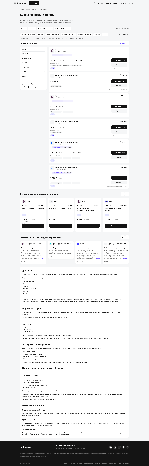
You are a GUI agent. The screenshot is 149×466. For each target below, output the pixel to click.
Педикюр (97, 34)
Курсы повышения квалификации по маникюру (71, 96)
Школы (108, 3)
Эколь (64, 51)
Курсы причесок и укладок (33, 243)
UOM (113, 245)
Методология (104, 463)
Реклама (127, 463)
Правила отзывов (112, 463)
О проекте (123, 3)
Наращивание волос (52, 34)
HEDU (64, 77)
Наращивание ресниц (84, 34)
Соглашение (97, 463)
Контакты (132, 3)
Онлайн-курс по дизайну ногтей (66, 75)
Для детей (101, 3)
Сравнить (119, 65)
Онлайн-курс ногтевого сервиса (66, 121)
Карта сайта (79, 463)
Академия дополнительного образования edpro (68, 243)
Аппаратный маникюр (28, 34)
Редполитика (121, 463)
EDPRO (58, 245)
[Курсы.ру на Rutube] (127, 447)
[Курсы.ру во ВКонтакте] (119, 447)
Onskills (64, 144)
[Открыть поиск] (94, 3)
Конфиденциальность (88, 463)
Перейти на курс (119, 60)
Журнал (115, 3)
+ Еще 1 (105, 34)
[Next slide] (127, 194)
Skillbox (82, 243)
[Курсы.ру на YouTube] (110, 447)
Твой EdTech (66, 463)
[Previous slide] (123, 194)
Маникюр (40, 34)
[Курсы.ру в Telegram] (115, 447)
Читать (43, 259)
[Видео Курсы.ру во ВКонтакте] (123, 447)
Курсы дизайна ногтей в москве (66, 50)
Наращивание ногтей (68, 34)
